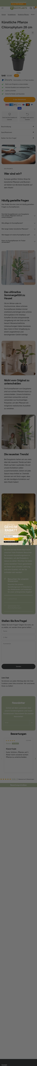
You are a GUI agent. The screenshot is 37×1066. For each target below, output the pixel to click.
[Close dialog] (36, 521)
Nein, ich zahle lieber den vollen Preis (11, 541)
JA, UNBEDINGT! (11, 539)
